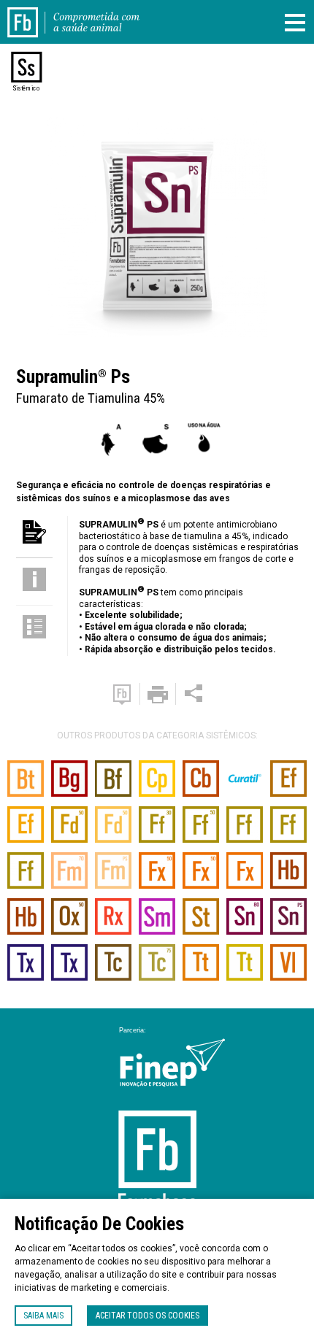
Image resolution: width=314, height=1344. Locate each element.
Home (31, 13)
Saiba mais (43, 1315)
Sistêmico (26, 88)
